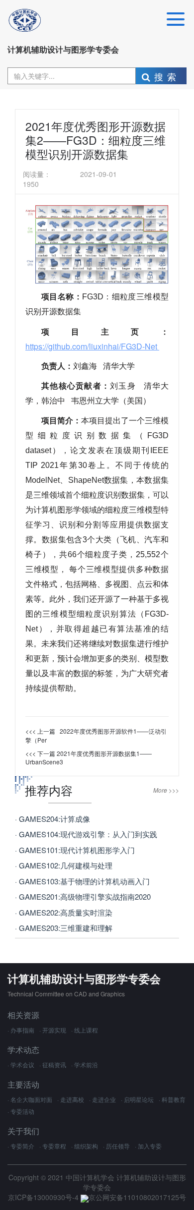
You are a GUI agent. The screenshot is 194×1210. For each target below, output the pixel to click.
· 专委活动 (20, 1111)
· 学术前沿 (84, 1064)
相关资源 (23, 1015)
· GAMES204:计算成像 (52, 818)
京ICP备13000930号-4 (44, 1197)
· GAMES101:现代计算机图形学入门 (75, 850)
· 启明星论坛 (137, 1099)
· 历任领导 (116, 1146)
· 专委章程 (52, 1146)
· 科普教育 (172, 1099)
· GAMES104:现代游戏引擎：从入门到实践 (86, 834)
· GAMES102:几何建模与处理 (63, 865)
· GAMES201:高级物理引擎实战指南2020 (83, 896)
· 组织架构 (84, 1146)
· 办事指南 (20, 1030)
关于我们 (23, 1131)
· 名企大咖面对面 (29, 1099)
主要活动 (23, 1084)
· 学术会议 (20, 1064)
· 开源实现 (52, 1030)
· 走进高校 (70, 1099)
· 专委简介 (20, 1146)
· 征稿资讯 (52, 1064)
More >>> (166, 790)
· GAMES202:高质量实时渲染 (63, 912)
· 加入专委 (148, 1146)
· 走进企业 (102, 1099)
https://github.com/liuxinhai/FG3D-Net (92, 346)
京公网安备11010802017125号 (137, 1197)
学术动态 (23, 1049)
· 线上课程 (84, 1030)
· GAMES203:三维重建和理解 (63, 927)
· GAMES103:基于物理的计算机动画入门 (82, 881)
